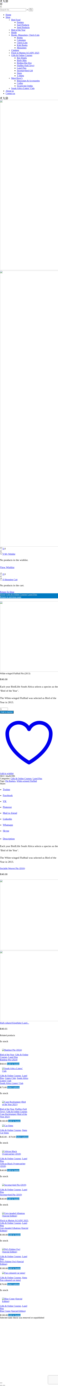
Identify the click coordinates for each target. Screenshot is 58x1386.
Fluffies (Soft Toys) (25, 65)
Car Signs (4, 1133)
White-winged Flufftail (27, 781)
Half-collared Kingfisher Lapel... (14, 1023)
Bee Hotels (22, 58)
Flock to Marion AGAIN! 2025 (25, 53)
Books (20, 37)
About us (10, 91)
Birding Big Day (24, 63)
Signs (19, 73)
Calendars (21, 40)
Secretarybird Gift (25, 70)
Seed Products (23, 27)
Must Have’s (17, 78)
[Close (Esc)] (1, 1382)
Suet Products (23, 25)
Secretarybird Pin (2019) (11, 1195)
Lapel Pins (21, 68)
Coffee (20, 83)
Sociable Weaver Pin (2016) (12, 868)
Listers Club (10, 1078)
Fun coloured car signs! (10, 1280)
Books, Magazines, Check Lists (25, 35)
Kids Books (22, 45)
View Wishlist (7, 567)
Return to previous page (10, 597)
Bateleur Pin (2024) (8, 1060)
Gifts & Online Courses (21, 55)
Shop (8, 17)
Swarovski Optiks (25, 86)
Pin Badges (10, 781)
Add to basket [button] (13, 1064)
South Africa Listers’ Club (22, 88)
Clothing (15, 50)
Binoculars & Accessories (28, 81)
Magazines (21, 48)
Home (8, 15)
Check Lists (22, 42)
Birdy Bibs (22, 60)
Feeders (20, 22)
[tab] (9, 838)
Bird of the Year (18, 30)
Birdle (14, 32)
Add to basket (7, 712)
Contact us (10, 93)
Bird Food (15, 20)
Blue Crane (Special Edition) (13, 1311)
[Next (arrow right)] (4, 1385)
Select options (13, 1087)
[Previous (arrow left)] (1, 1385)
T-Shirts (20, 75)
